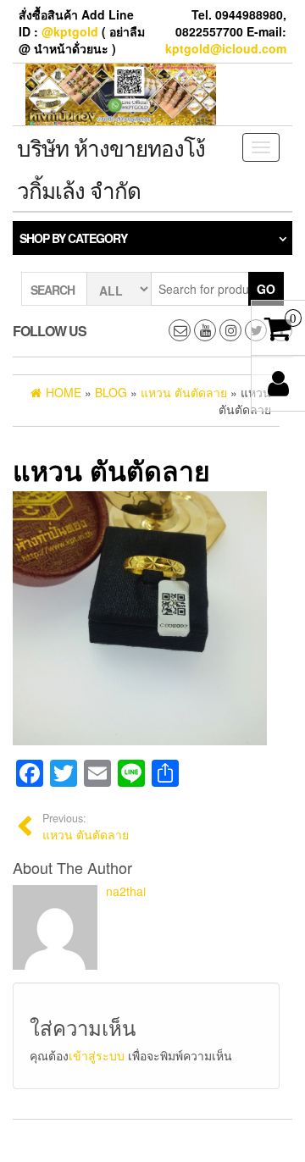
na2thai (126, 891)
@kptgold (70, 31)
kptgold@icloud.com (225, 48)
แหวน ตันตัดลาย (85, 827)
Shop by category (73, 238)
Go (266, 288)
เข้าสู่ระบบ (97, 1055)
